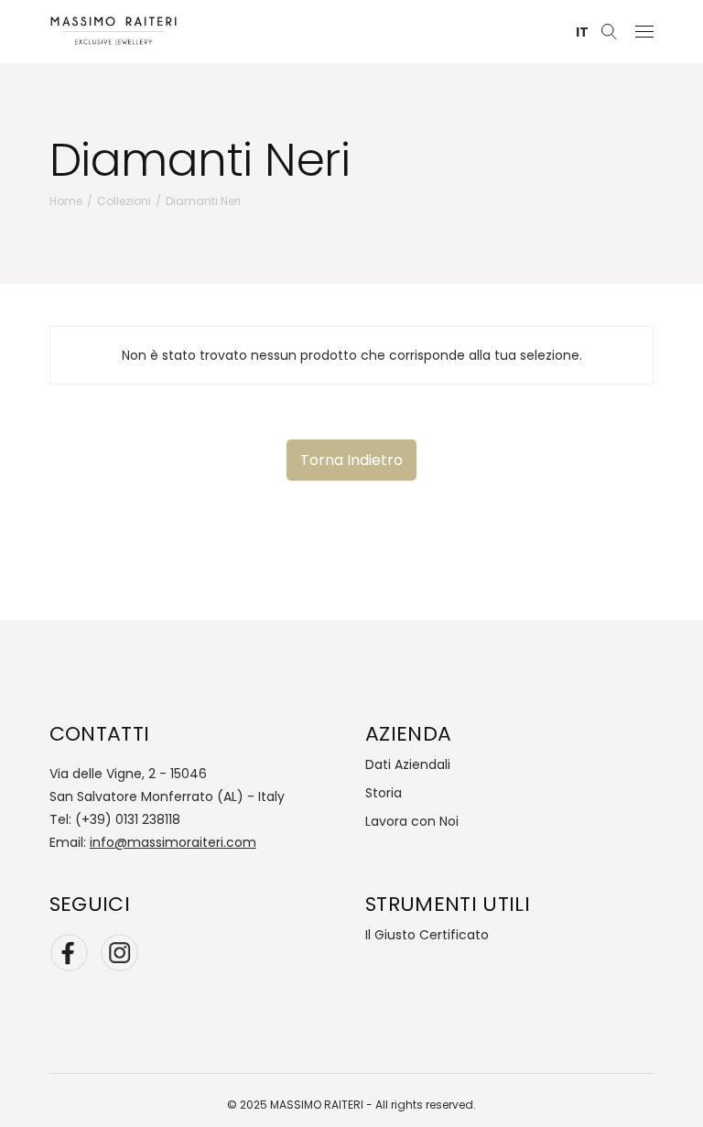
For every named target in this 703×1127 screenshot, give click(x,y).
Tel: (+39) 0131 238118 (114, 819)
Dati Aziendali (407, 764)
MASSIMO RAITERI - (322, 1104)
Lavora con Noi (412, 821)
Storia (383, 793)
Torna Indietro (351, 460)
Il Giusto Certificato (427, 935)
